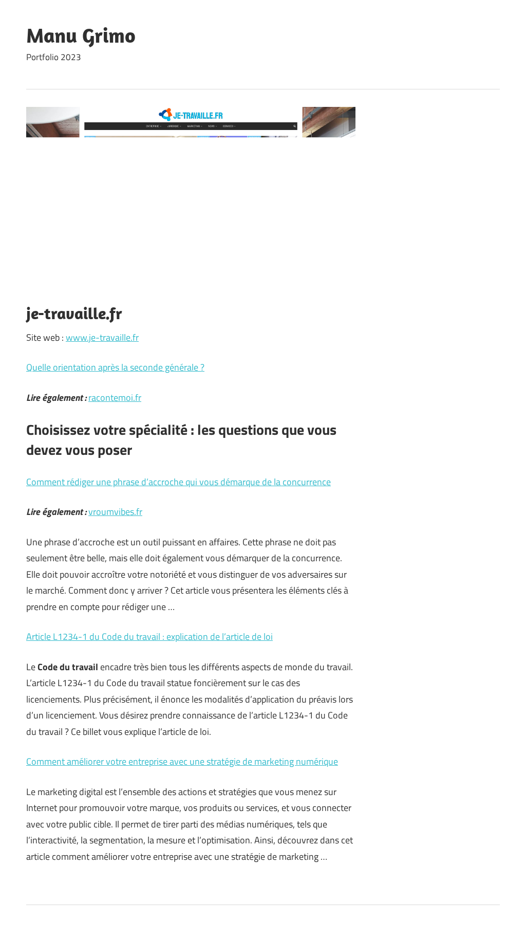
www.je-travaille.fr (102, 337)
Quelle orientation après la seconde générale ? (115, 367)
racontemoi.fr (114, 397)
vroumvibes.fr (115, 512)
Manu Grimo (81, 35)
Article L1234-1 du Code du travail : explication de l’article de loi (149, 636)
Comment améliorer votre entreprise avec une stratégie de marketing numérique (182, 761)
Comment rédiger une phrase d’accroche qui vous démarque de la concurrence (178, 482)
